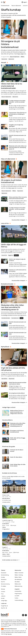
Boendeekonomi (15, 318)
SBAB (21, 318)
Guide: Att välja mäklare (16, 457)
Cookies (16, 598)
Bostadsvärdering (5, 575)
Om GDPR (17, 595)
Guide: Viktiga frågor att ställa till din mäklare (17, 465)
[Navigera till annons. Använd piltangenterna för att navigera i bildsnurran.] (14, 486)
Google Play (3, 605)
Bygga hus (10, 255)
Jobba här (3, 596)
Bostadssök (3, 572)
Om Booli (3, 591)
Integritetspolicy (18, 593)
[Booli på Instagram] (23, 615)
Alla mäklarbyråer (18, 579)
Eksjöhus (16, 255)
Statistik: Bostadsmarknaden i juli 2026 (17, 136)
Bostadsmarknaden (5, 5)
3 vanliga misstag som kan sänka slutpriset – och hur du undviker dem (17, 102)
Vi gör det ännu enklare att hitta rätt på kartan (13, 369)
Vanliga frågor (4, 600)
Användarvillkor (18, 591)
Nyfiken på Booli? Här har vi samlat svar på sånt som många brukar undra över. (17, 412)
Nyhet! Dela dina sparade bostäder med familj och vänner (17, 383)
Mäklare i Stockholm (19, 572)
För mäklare (3, 586)
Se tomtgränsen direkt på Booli (17, 393)
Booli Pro (3, 581)
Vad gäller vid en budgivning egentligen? (16, 125)
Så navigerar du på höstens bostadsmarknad (10, 44)
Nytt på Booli (4, 378)
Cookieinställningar (19, 600)
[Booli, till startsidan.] (4, 2)
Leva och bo (4, 255)
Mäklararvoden (18, 584)
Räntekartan (3, 579)
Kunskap (3, 577)
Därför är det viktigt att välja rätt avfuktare (17, 260)
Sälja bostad (11, 59)
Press (2, 593)
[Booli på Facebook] (26, 615)
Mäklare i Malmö (18, 577)
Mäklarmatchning (18, 586)
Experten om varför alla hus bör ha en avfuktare (17, 270)
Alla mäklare (17, 581)
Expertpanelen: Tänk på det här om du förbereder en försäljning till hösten (17, 114)
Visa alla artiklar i (18, 220)
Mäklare (22, 56)
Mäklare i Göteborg (19, 575)
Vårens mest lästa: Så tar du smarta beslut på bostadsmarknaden (11, 86)
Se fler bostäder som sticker (10, 560)
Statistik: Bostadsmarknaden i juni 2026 (17, 333)
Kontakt (2, 598)
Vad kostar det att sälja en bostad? (16, 450)
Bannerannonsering (5, 584)
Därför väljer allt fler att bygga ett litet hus (13, 245)
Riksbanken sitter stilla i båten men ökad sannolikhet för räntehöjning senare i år (18, 147)
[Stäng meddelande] (26, 629)
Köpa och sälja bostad (16, 5)
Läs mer (10, 634)
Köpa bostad (4, 59)
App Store (3, 608)
